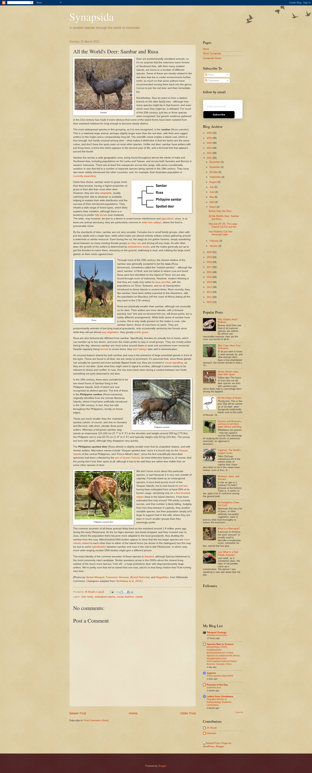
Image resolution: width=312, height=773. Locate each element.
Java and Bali (162, 282)
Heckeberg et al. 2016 (128, 581)
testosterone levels (138, 246)
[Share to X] (125, 592)
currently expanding (84, 176)
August (213, 182)
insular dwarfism (125, 596)
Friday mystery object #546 (220, 676)
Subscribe (219, 114)
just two (183, 485)
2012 (210, 292)
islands (139, 596)
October (213, 172)
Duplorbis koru (214, 687)
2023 (210, 148)
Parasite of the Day (217, 684)
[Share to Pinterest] (132, 592)
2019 (210, 257)
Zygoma (211, 673)
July (211, 187)
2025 (210, 138)
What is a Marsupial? (229, 528)
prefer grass (141, 332)
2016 (210, 272)
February (214, 240)
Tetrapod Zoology (216, 632)
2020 (210, 252)
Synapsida (91, 16)
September (215, 177)
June (212, 192)
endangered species (105, 596)
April (212, 202)
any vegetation (110, 332)
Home (133, 713)
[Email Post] (111, 592)
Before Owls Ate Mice (220, 211)
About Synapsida (212, 53)
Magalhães (162, 577)
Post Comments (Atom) (96, 720)
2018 (210, 262)
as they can (134, 243)
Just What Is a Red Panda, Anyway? (228, 553)
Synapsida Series (212, 58)
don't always (140, 349)
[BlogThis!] (122, 592)
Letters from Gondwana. (220, 696)
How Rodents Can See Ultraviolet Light (220, 233)
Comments (213, 80)
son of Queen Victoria (127, 457)
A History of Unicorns (217, 635)
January (213, 246)
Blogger (162, 766)
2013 (210, 287)
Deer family (87, 596)
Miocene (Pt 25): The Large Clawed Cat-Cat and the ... (224, 225)
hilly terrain (101, 215)
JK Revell (212, 727)
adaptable (106, 193)
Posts (210, 74)
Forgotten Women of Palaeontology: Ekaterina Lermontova (219, 702)
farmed (104, 349)
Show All (239, 712)
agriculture (167, 218)
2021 (210, 158)
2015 (210, 277)
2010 (210, 302)
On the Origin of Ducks (230, 398)
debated (149, 556)
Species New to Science (220, 644)
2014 (210, 282)
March (213, 207)
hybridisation (99, 546)
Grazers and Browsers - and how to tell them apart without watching (230, 424)
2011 (210, 297)
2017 (210, 267)
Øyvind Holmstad (140, 577)
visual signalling (174, 362)
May (212, 197)
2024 (210, 143)
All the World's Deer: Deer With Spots (228, 373)
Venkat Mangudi (95, 577)
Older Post (188, 713)
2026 (210, 133)
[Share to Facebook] (128, 592)
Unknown (211, 733)
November (215, 167)
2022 (210, 153)
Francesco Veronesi (117, 577)
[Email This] (118, 592)
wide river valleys (151, 222)
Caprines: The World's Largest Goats (229, 451)
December (215, 162)
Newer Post (77, 713)
